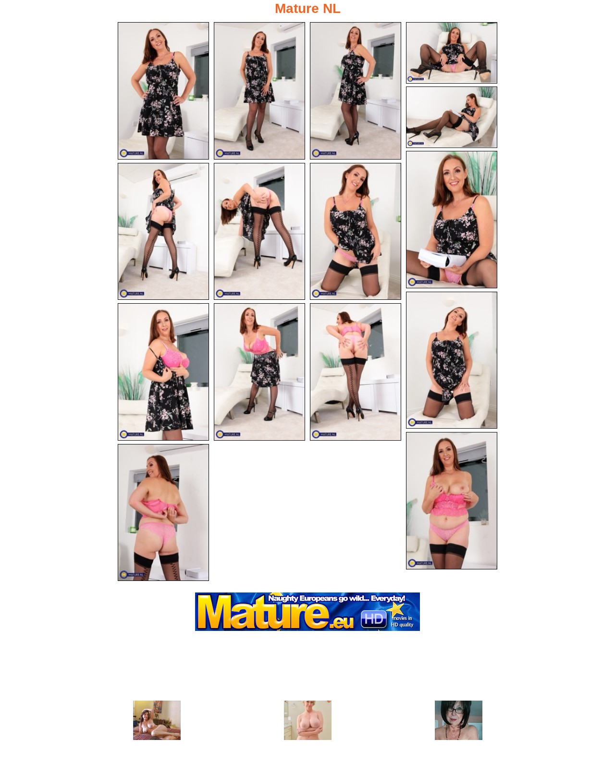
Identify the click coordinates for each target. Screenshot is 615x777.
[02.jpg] (259, 91)
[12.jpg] (259, 372)
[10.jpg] (451, 360)
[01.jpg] (163, 91)
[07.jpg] (163, 231)
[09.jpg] (355, 231)
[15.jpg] (163, 512)
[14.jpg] (451, 500)
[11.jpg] (163, 372)
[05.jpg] (451, 117)
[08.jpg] (259, 231)
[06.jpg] (451, 219)
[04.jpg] (451, 53)
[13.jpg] (355, 372)
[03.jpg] (355, 91)
